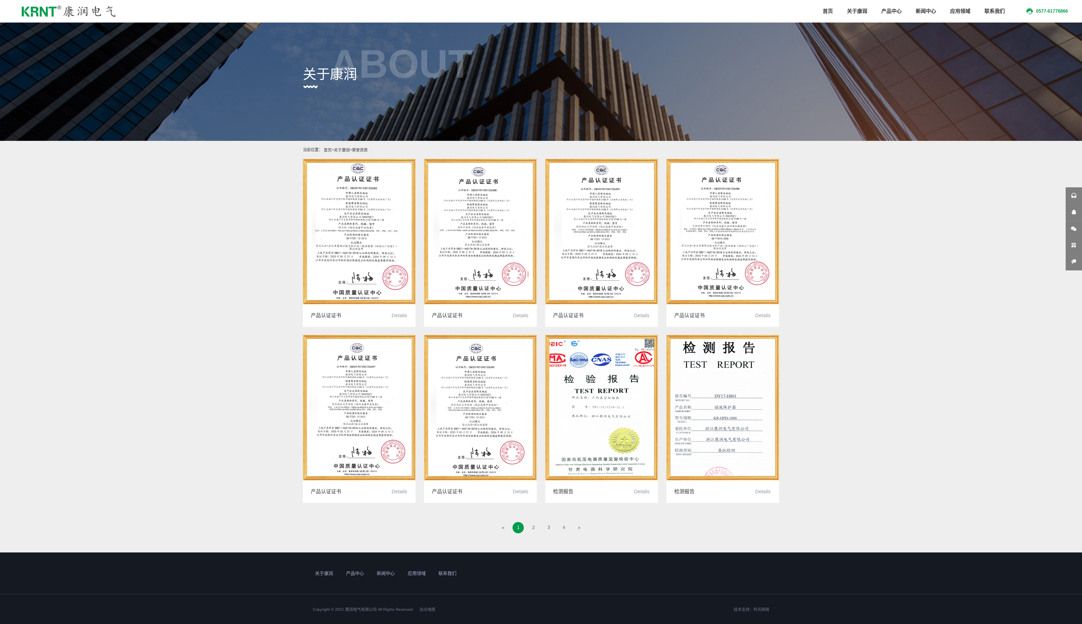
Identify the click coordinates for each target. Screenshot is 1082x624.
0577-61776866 (1052, 11)
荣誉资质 (360, 150)
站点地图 (427, 609)
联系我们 (995, 11)
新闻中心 (926, 11)
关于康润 (857, 11)
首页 (828, 11)
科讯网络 (761, 609)
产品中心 (891, 11)
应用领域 (960, 11)
